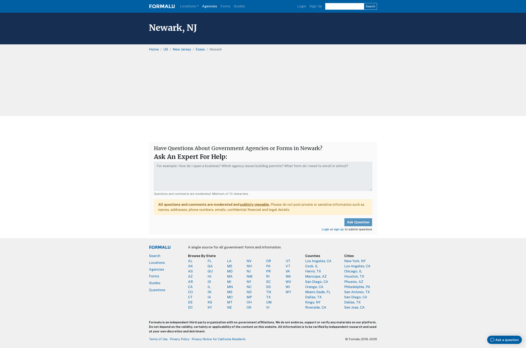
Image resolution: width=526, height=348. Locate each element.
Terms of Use (158, 339)
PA (268, 266)
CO (190, 292)
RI (268, 276)
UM (269, 302)
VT (288, 266)
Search (370, 6)
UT (288, 261)
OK (249, 307)
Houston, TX (354, 276)
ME (229, 266)
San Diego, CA (316, 282)
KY (210, 307)
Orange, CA (314, 287)
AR (190, 282)
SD (268, 287)
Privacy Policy (179, 339)
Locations (188, 6)
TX (268, 297)
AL (190, 261)
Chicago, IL (353, 271)
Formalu (162, 6)
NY (249, 282)
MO (230, 297)
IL (209, 287)
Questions (157, 290)
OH (249, 302)
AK (190, 266)
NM (249, 276)
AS (190, 271)
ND (249, 292)
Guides (239, 6)
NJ (249, 271)
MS (229, 292)
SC (268, 282)
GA (210, 266)
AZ (190, 276)
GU (210, 271)
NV (249, 261)
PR (268, 271)
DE (190, 302)
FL (210, 261)
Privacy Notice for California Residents (219, 339)
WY (288, 292)
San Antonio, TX (357, 292)
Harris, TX (313, 271)
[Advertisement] (263, 85)
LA (229, 261)
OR (268, 261)
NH (249, 266)
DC (190, 307)
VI (267, 307)
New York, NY (355, 261)
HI (209, 276)
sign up (339, 229)
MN (230, 287)
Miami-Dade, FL (318, 292)
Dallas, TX (313, 297)
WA (288, 276)
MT (229, 302)
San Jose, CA (354, 307)
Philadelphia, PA (357, 287)
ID (209, 282)
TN (268, 292)
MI (229, 282)
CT (190, 297)
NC (249, 287)
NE (229, 307)
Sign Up (315, 6)
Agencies (209, 6)
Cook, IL (311, 266)
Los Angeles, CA (318, 261)
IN (209, 292)
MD (230, 271)
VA (288, 271)
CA (190, 287)
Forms (225, 6)
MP (249, 297)
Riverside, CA (315, 307)
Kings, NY (313, 302)
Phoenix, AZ (353, 282)
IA (209, 297)
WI (288, 287)
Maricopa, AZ (316, 276)
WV (288, 282)
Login (301, 6)
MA (230, 276)
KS (210, 302)
